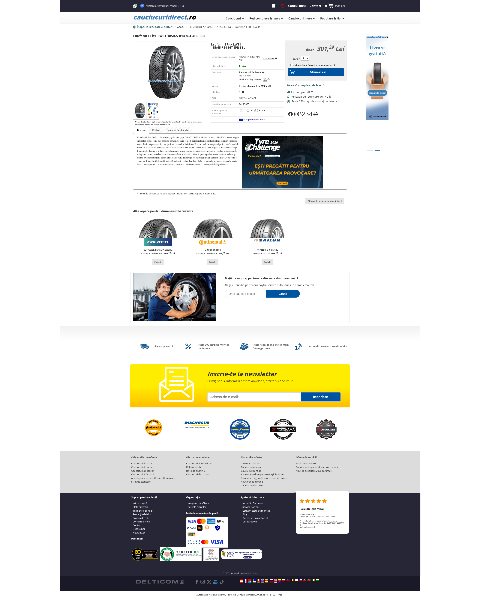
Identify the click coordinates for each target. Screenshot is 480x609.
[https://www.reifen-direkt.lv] (271, 582)
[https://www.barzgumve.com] (254, 582)
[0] (370, 150)
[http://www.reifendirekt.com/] (279, 582)
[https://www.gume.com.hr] (258, 582)
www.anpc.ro (261, 594)
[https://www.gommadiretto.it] (258, 580)
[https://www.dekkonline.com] (262, 580)
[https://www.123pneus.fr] (245, 580)
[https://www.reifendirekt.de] (241, 580)
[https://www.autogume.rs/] (275, 582)
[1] (377, 150)
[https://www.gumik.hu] (317, 580)
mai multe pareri (307, 527)
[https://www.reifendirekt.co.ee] (262, 582)
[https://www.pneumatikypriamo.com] (304, 580)
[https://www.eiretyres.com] (313, 580)
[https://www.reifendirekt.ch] (249, 580)
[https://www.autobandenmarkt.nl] (271, 580)
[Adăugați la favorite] (303, 114)
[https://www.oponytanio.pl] (241, 582)
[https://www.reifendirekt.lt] (266, 582)
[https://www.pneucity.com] (309, 580)
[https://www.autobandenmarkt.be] (292, 580)
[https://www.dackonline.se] (254, 580)
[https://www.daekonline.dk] (266, 580)
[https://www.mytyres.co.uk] (275, 580)
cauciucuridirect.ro (238, 573)
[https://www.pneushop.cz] (300, 580)
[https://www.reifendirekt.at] (283, 580)
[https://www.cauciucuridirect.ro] (245, 582)
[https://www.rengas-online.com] (296, 580)
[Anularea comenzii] (282, 6)
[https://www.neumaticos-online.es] (279, 580)
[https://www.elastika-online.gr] (249, 582)
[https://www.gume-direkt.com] (288, 580)
